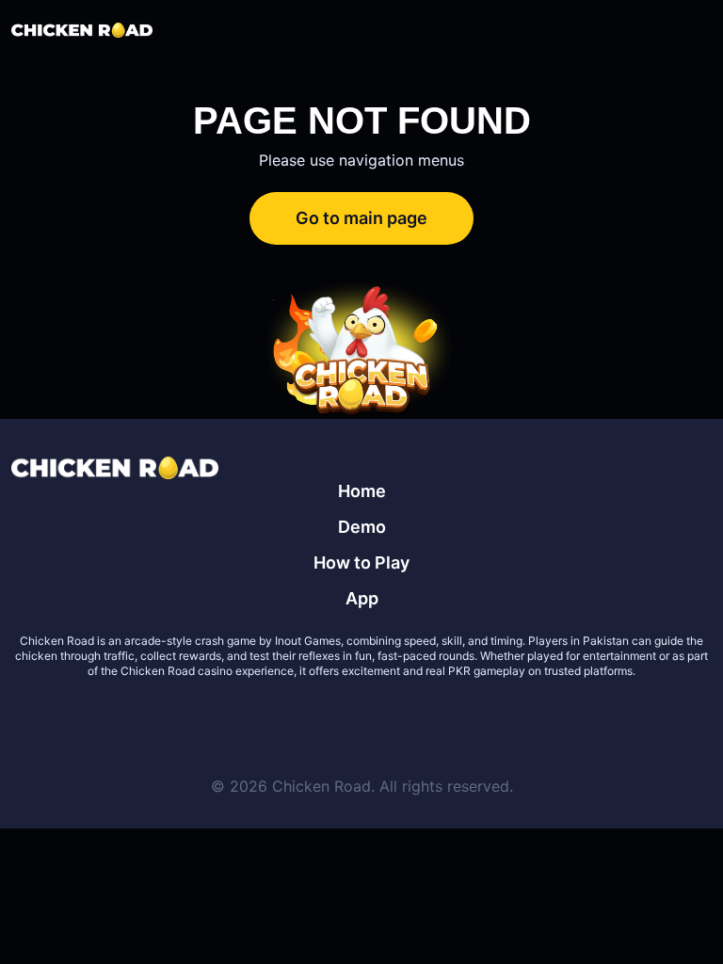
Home (362, 491)
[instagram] (429, 716)
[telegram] (384, 716)
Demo (362, 527)
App (361, 598)
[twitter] (294, 716)
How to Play (361, 562)
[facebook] (339, 716)
